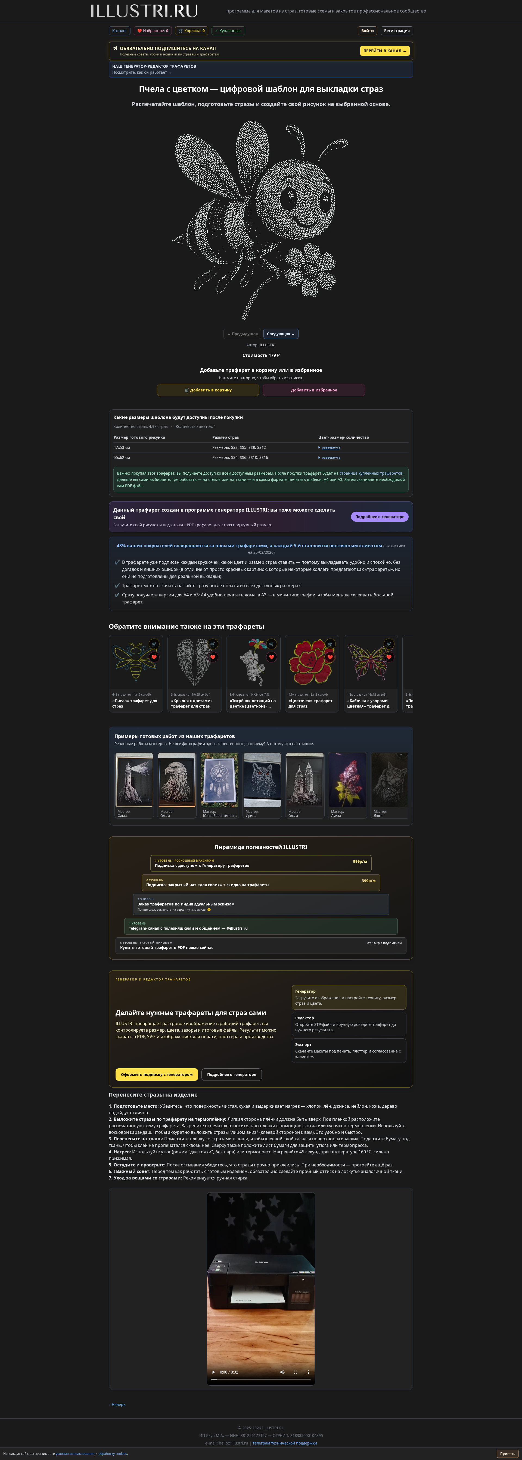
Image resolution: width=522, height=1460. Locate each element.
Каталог (119, 30)
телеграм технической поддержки (285, 1443)
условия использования (75, 1453)
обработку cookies (112, 1453)
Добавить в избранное (314, 390)
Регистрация (397, 30)
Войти (367, 30)
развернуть (331, 447)
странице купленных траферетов (371, 473)
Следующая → (281, 333)
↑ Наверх (117, 1404)
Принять (507, 1453)
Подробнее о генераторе (231, 1074)
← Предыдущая (242, 333)
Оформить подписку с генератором (157, 1074)
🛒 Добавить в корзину (208, 390)
